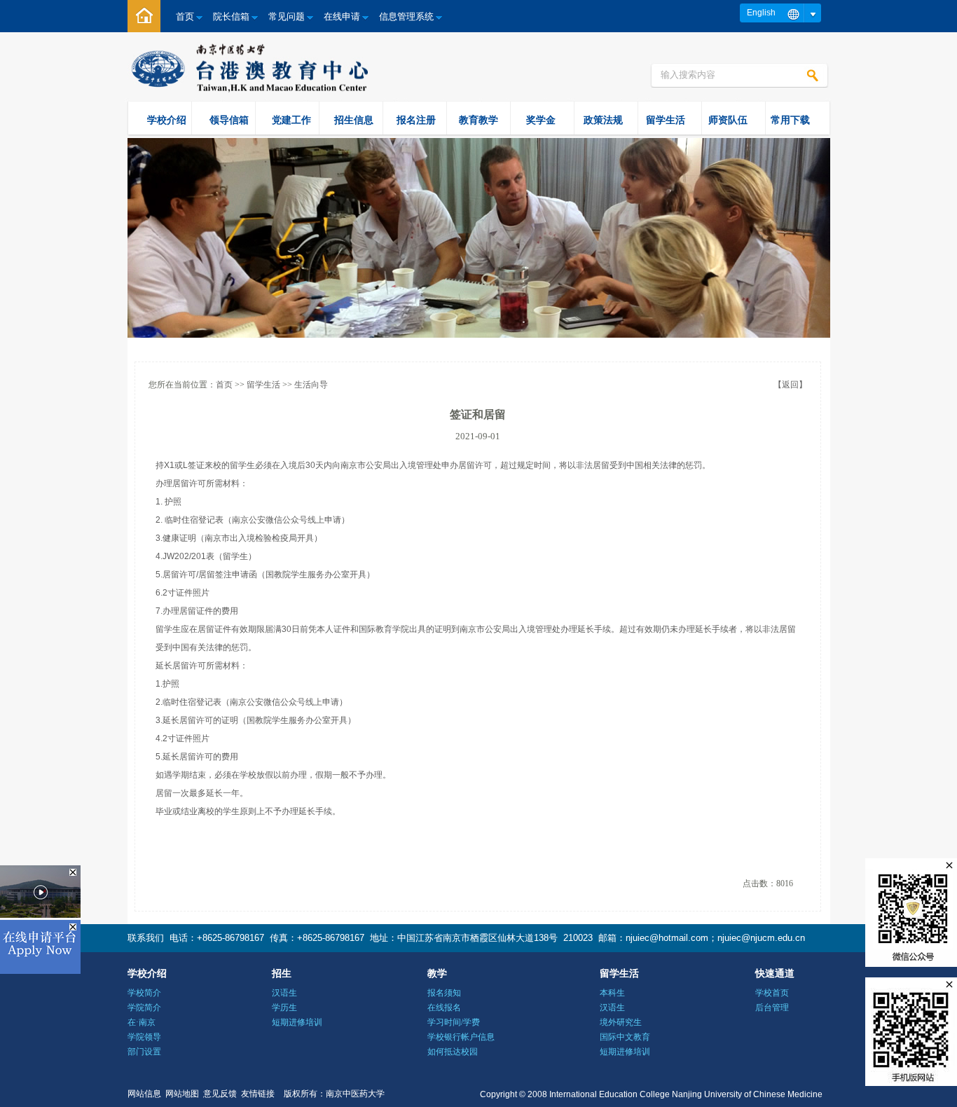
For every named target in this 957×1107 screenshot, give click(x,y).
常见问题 (286, 16)
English (761, 13)
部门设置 (144, 1052)
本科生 (612, 993)
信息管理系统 (406, 16)
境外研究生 (621, 1022)
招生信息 (353, 119)
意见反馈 (220, 1094)
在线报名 (444, 1007)
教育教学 (478, 119)
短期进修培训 (297, 1022)
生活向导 (311, 385)
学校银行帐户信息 (461, 1037)
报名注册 (416, 119)
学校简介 (144, 993)
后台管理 (772, 1007)
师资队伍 (728, 119)
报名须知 (444, 993)
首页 (185, 16)
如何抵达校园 (452, 1052)
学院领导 (144, 1037)
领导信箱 (229, 119)
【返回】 (790, 385)
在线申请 (342, 16)
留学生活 (665, 119)
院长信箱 (231, 16)
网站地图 (182, 1094)
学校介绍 (166, 119)
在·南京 (142, 1022)
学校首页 (772, 993)
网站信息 (144, 1094)
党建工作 (291, 119)
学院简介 (144, 1007)
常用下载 (790, 119)
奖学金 (541, 119)
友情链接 (258, 1094)
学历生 (284, 1007)
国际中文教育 (625, 1037)
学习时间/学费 (453, 1022)
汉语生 (284, 993)
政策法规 (603, 119)
